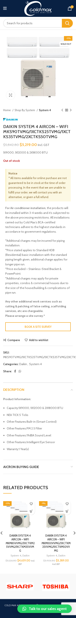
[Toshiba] (56, 586)
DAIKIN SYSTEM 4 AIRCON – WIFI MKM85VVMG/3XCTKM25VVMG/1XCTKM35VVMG (20, 543)
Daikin (23, 364)
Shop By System (25, 110)
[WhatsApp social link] (19, 371)
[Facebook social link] (15, 371)
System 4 (45, 110)
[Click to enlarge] (10, 95)
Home (7, 110)
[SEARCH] (67, 23)
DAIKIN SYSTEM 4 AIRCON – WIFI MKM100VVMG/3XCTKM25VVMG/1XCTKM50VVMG (56, 543)
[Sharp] (20, 586)
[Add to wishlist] (31, 503)
